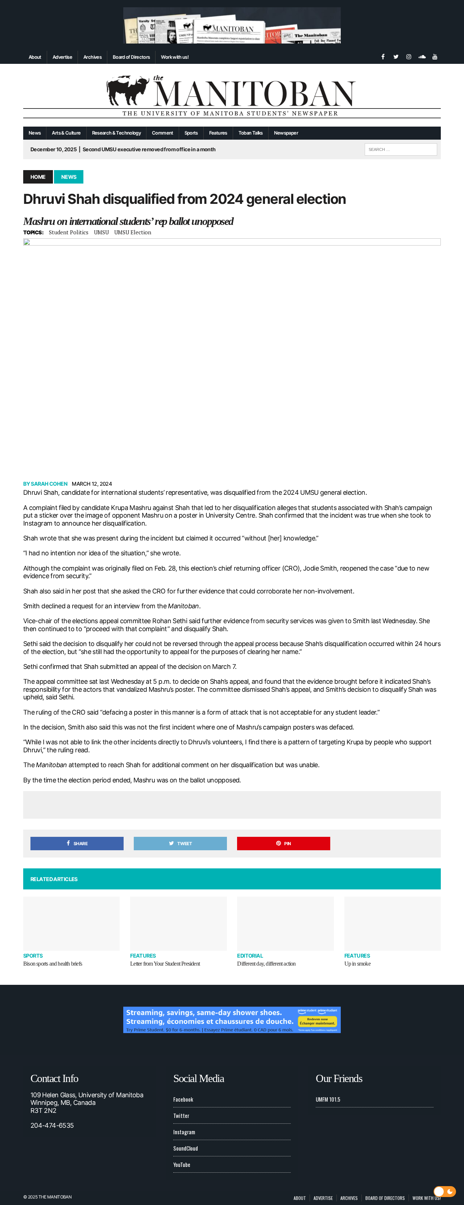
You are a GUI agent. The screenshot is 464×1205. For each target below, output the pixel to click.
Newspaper (286, 133)
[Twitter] (396, 56)
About (35, 57)
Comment (162, 133)
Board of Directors (131, 57)
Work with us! (174, 57)
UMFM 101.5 (328, 1099)
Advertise (62, 57)
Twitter (181, 1115)
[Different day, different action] (285, 924)
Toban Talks (251, 133)
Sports (191, 133)
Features (218, 133)
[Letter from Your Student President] (178, 924)
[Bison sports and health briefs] (71, 924)
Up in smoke (357, 964)
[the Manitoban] (232, 95)
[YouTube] (435, 56)
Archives (92, 57)
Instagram (184, 1132)
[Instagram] (409, 56)
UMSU (101, 232)
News (35, 133)
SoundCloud (185, 1148)
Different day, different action (266, 964)
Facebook (183, 1099)
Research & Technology (116, 133)
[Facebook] (383, 56)
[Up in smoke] (392, 924)
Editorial (250, 956)
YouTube (181, 1164)
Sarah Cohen (49, 484)
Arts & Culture (66, 133)
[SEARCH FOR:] (401, 148)
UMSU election (132, 232)
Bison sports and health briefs (52, 964)
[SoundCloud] (422, 56)
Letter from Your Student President (165, 964)
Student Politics (68, 232)
